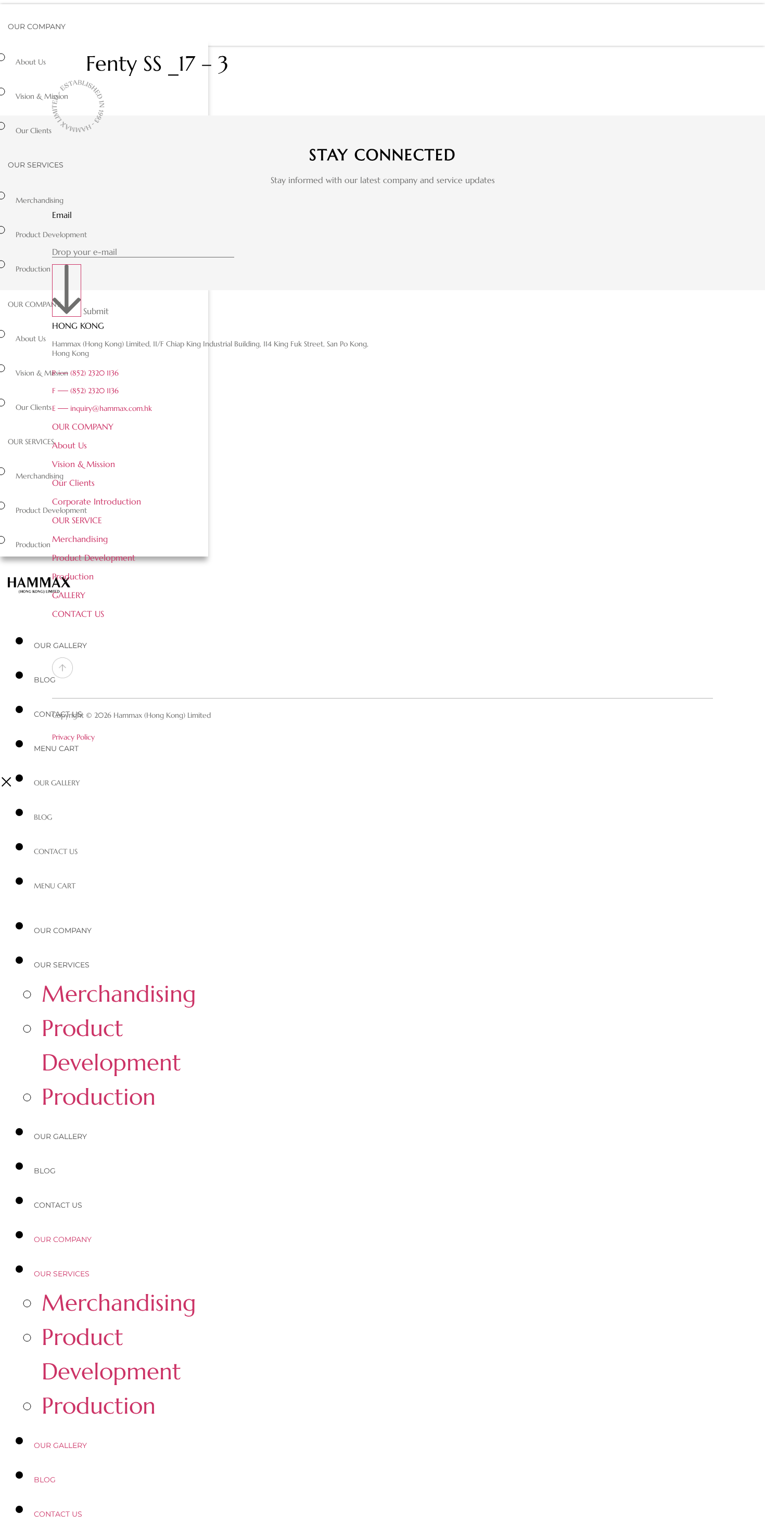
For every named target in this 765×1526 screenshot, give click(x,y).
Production (33, 269)
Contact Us (56, 851)
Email (62, 215)
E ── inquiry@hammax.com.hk (102, 408)
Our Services (35, 165)
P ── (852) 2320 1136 (85, 373)
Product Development (51, 234)
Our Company (37, 26)
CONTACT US (78, 614)
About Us (31, 62)
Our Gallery (60, 645)
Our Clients (34, 130)
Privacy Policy (73, 737)
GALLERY (68, 595)
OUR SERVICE (77, 520)
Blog (45, 679)
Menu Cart (56, 748)
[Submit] (66, 290)
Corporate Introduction (96, 501)
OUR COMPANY (82, 426)
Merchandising (39, 200)
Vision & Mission (42, 96)
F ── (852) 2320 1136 (85, 390)
